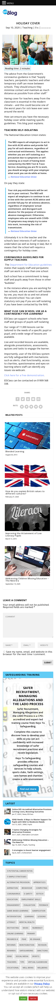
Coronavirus (13, 893)
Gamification (38, 911)
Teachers (11, 962)
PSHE (24, 939)
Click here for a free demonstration (24, 375)
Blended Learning (14, 451)
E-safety (28, 893)
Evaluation (29, 905)
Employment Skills (31, 899)
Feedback (43, 905)
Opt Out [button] (33, 998)
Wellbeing (42, 967)
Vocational (13, 967)
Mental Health (26, 922)
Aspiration (12, 888)
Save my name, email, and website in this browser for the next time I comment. (27, 653)
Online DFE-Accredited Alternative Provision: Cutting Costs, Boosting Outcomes (32, 810)
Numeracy (37, 928)
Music (26, 928)
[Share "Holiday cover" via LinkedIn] (28, 399)
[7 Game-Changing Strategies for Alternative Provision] (7, 831)
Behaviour (27, 888)
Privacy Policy (42, 983)
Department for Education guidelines (31, 264)
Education (12, 899)
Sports (35, 956)
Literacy (11, 922)
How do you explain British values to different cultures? (25, 492)
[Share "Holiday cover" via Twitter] (22, 399)
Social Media (22, 956)
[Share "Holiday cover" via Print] (38, 399)
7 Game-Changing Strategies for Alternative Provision (27, 831)
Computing (41, 888)
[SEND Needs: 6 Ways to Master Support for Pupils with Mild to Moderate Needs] (7, 821)
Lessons (42, 916)
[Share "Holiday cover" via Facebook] (17, 399)
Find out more (28, 789)
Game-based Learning (17, 911)
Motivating (13, 928)
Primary (31, 933)
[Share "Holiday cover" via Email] (33, 399)
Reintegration (26, 945)
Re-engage (35, 939)
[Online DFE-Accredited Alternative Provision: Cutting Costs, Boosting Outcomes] (7, 811)
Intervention (14, 916)
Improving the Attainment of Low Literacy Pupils (23, 534)
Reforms (11, 945)
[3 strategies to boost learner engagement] (7, 852)
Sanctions (42, 950)
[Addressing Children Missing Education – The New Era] (7, 841)
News (25, 814)
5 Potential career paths (19, 871)
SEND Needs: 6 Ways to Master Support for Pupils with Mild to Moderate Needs (31, 820)
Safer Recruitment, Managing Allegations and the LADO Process (28, 696)
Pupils (30, 824)
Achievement (27, 853)
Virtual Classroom (37, 962)
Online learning (15, 933)
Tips (22, 962)
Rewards (11, 950)
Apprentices (39, 882)
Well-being (28, 967)
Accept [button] (23, 998)
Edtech (39, 893)
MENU (10, 3)
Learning (29, 916)
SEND (25, 824)
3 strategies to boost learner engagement (31, 850)
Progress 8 (12, 939)
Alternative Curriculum (30, 835)
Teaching (27, 27)
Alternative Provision (18, 882)
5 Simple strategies (16, 876)
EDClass (30, 814)
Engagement (13, 905)
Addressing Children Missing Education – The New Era (27, 579)
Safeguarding (26, 950)
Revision (42, 945)
